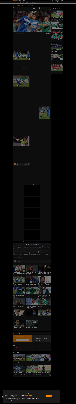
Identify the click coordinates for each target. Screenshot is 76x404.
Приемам (48, 395)
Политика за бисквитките (28, 395)
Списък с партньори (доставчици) (10, 400)
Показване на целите (48, 397)
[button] (3, 397)
